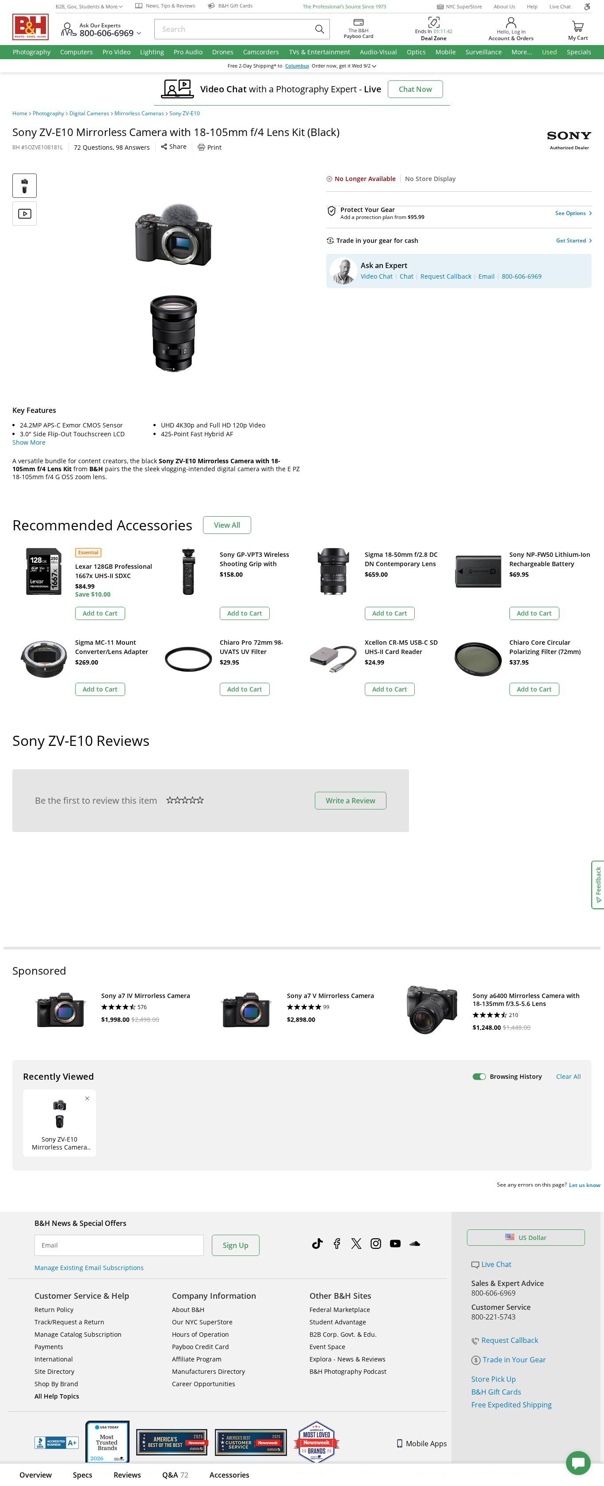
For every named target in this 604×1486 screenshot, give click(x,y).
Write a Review (350, 800)
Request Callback (510, 1340)
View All (227, 525)
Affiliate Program (197, 1359)
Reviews (127, 1475)
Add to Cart (100, 613)
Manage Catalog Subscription (78, 1334)
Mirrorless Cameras (139, 113)
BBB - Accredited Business (56, 1442)
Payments (48, 1346)
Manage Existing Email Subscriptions (89, 1267)
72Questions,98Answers (112, 147)
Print (214, 147)
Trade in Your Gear (514, 1360)
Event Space (327, 1346)
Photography (48, 113)
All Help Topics (56, 1396)
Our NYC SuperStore (202, 1322)
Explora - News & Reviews (348, 1359)
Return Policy (53, 1309)
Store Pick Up (493, 1379)
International (53, 1359)
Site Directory (54, 1371)
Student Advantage (338, 1322)
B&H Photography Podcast (348, 1371)
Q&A (175, 1475)
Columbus (297, 66)
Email (50, 1245)
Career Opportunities (203, 1384)
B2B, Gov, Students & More (87, 6)
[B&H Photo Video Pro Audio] (34, 27)
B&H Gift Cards (496, 1392)
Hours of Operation (200, 1334)
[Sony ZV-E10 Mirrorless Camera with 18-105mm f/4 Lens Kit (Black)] (173, 284)
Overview (35, 1475)
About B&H (188, 1309)
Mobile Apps (426, 1443)
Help (532, 6)
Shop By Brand (56, 1384)
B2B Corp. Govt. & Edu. (343, 1334)
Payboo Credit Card (200, 1346)
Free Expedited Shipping (511, 1405)
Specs (82, 1475)
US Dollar (533, 1237)
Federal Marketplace (340, 1309)
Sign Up (235, 1245)
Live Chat (560, 6)
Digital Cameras (89, 113)
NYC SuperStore (464, 6)
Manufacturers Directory (208, 1371)
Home (19, 113)
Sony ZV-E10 (184, 113)
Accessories (229, 1475)
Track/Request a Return (69, 1322)
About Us (504, 6)
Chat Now (415, 89)
